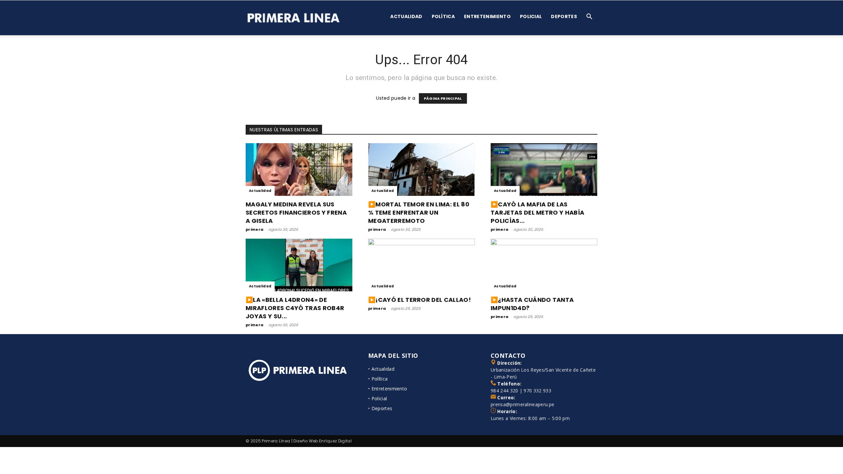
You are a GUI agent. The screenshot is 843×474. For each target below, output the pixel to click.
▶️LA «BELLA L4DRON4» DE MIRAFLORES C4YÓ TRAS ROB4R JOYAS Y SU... (295, 308)
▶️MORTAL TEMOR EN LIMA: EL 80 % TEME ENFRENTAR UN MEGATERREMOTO (418, 212)
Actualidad (406, 16)
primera (254, 229)
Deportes (564, 16)
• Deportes (380, 408)
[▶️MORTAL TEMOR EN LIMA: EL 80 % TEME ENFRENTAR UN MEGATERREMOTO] (421, 169)
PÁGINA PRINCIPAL (443, 98)
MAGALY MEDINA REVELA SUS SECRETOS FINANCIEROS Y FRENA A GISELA (296, 212)
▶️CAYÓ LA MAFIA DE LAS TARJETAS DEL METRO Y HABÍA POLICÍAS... (537, 212)
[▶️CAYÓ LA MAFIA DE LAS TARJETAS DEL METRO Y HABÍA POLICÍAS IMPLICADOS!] (544, 169)
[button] (589, 17)
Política (443, 16)
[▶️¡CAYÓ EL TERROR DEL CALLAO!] (421, 265)
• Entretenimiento (387, 388)
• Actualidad (381, 369)
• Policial (377, 398)
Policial (531, 16)
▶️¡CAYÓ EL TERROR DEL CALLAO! (419, 300)
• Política (378, 379)
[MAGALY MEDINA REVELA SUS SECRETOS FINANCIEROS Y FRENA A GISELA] (299, 169)
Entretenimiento (487, 16)
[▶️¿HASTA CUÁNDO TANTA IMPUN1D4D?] (544, 265)
